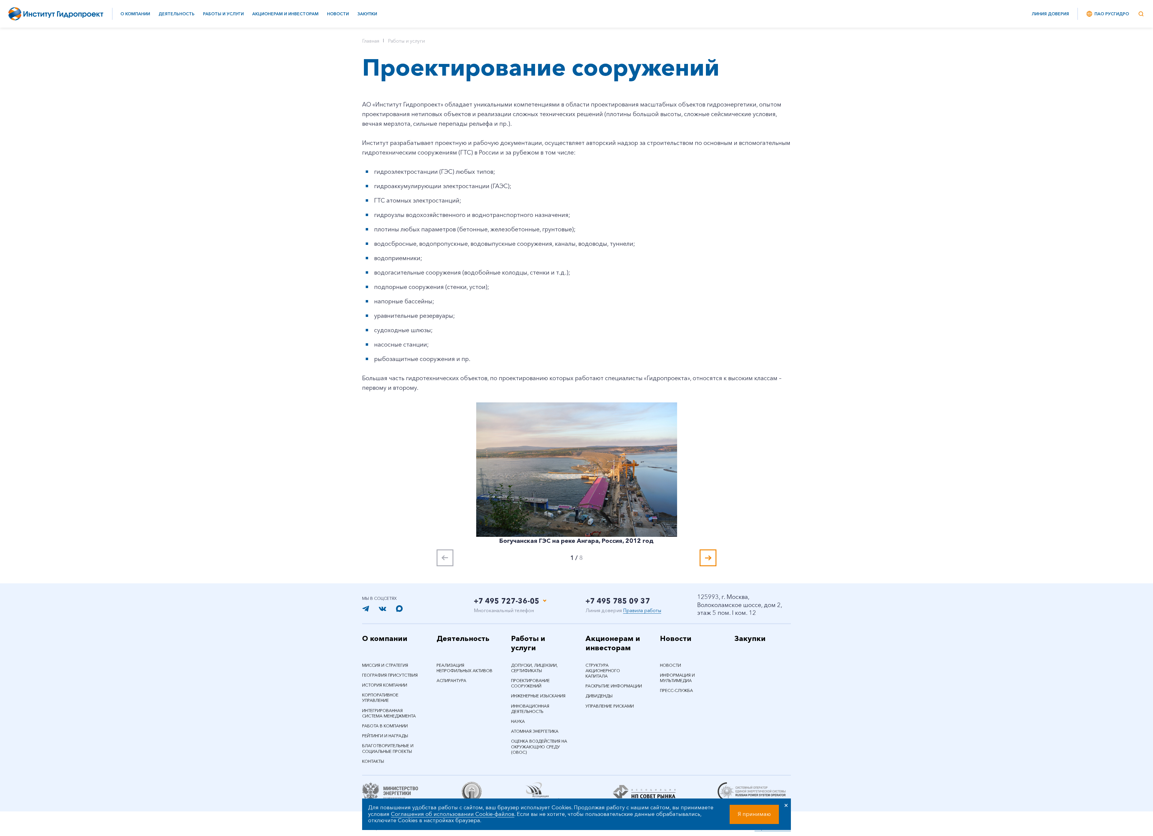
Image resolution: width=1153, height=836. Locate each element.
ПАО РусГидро (1111, 14)
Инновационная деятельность (530, 708)
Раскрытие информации (614, 686)
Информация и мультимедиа (677, 677)
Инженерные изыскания (538, 696)
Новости (338, 14)
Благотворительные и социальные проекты (387, 748)
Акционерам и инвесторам (285, 14)
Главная (370, 41)
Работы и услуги (223, 14)
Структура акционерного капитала (603, 671)
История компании (384, 685)
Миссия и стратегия (385, 665)
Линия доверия (1050, 14)
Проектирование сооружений (530, 683)
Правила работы (642, 610)
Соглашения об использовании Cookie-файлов (452, 814)
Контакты (373, 761)
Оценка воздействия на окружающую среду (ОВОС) (539, 746)
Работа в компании (385, 726)
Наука (518, 721)
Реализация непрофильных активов (464, 668)
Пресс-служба (676, 690)
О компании (135, 14)
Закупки (367, 14)
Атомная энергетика (534, 731)
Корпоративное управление (380, 697)
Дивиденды (599, 696)
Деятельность (177, 14)
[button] (708, 557)
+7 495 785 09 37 (618, 601)
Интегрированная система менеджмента (389, 713)
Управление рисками (610, 706)
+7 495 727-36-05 (507, 601)
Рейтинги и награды (385, 735)
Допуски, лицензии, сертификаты (534, 668)
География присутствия (390, 675)
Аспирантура (451, 680)
